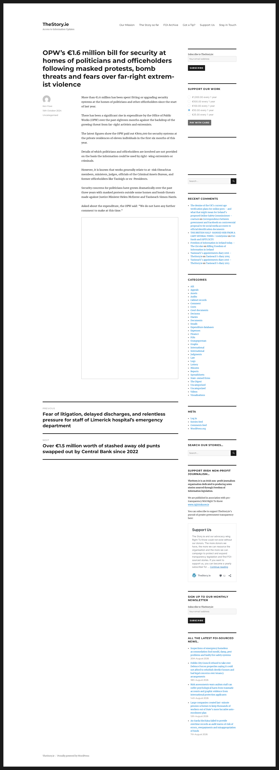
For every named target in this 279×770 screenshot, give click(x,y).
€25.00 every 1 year (202, 114)
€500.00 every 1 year (203, 101)
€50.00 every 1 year (203, 110)
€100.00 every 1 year (203, 105)
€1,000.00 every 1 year (204, 97)
